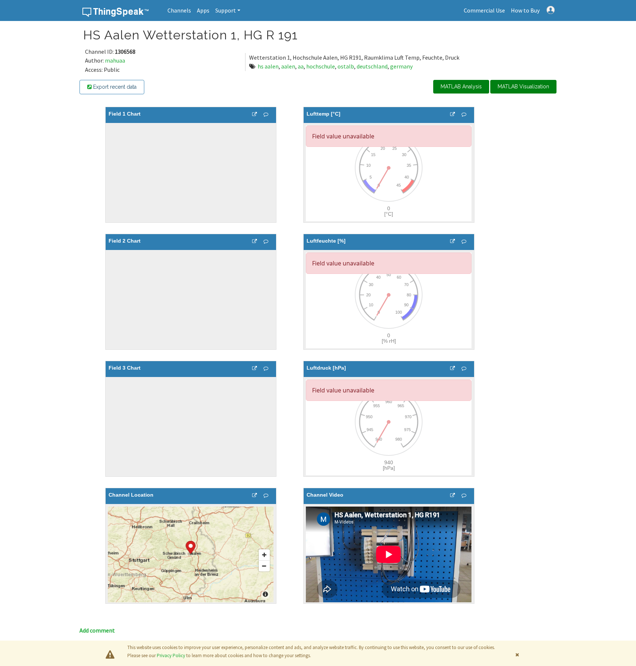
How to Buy (525, 10)
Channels (179, 10)
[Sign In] (551, 9)
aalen (288, 66)
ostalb (346, 66)
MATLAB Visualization (523, 86)
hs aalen (268, 66)
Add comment (97, 630)
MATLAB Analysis (461, 86)
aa (301, 66)
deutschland (372, 66)
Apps (203, 10)
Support (225, 10)
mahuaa (115, 60)
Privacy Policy (171, 655)
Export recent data (114, 87)
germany (401, 66)
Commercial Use (484, 10)
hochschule (320, 66)
